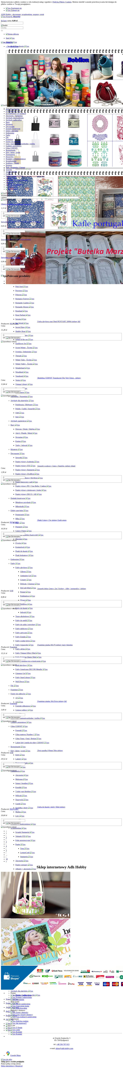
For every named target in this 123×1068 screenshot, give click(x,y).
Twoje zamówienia (22, 1004)
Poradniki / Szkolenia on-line (17, 180)
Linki (17, 1030)
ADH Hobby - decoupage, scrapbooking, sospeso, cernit (22, 14)
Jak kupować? (21, 1023)
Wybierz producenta (8, 195)
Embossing (10, 133)
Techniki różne (11, 172)
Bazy (8, 122)
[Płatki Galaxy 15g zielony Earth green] (19, 520)
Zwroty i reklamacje (23, 995)
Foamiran (9, 139)
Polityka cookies (21, 1021)
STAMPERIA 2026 (13, 111)
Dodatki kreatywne (13, 129)
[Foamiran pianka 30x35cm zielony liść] (19, 701)
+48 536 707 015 (62, 1044)
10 (7, 859)
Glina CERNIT (12, 148)
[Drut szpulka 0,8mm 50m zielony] (19, 751)
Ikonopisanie (10, 150)
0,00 (11, 591)
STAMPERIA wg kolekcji (16, 114)
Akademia (10, 1041)
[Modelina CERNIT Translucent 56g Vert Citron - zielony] (19, 378)
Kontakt (18, 1032)
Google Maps (15, 1055)
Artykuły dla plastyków (15, 118)
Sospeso (9, 165)
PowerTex (10, 157)
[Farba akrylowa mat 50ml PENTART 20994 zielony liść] (19, 322)
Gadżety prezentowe (13, 146)
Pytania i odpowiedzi (23, 997)
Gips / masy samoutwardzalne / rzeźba (20, 144)
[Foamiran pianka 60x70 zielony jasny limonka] (19, 645)
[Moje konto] (8, 1028)
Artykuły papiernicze (14, 120)
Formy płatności (21, 1012)
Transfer (9, 170)
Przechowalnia (21, 1008)
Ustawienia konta (22, 1006)
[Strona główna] (12, 34)
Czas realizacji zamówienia (25, 1017)
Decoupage (10, 127)
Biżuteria (9, 124)
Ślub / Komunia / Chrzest (15, 167)
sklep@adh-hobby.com (64, 1048)
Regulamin (19, 1000)
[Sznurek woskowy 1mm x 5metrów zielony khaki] (19, 466)
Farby (8, 135)
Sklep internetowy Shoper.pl (11, 1066)
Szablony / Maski (12, 163)
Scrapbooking (11, 161)
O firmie (18, 1028)
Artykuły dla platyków (14, 185)
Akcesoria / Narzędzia (14, 116)
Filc (7, 137)
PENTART (14, 324)
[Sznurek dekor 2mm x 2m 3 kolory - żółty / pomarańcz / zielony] (19, 589)
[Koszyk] (8, 1030)
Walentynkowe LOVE (14, 176)
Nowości (9, 1036)
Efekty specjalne (12, 131)
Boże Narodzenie (12, 109)
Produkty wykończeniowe (16, 159)
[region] (61, 75)
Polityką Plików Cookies (62, 2)
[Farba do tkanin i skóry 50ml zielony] (19, 807)
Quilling (9, 174)
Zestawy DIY (11, 178)
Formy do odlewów (13, 142)
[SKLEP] (8, 1024)
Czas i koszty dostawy (24, 1015)
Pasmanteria (10, 155)
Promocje (9, 1038)
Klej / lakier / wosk (13, 152)
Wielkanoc (10, 183)
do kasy (4, 21)
